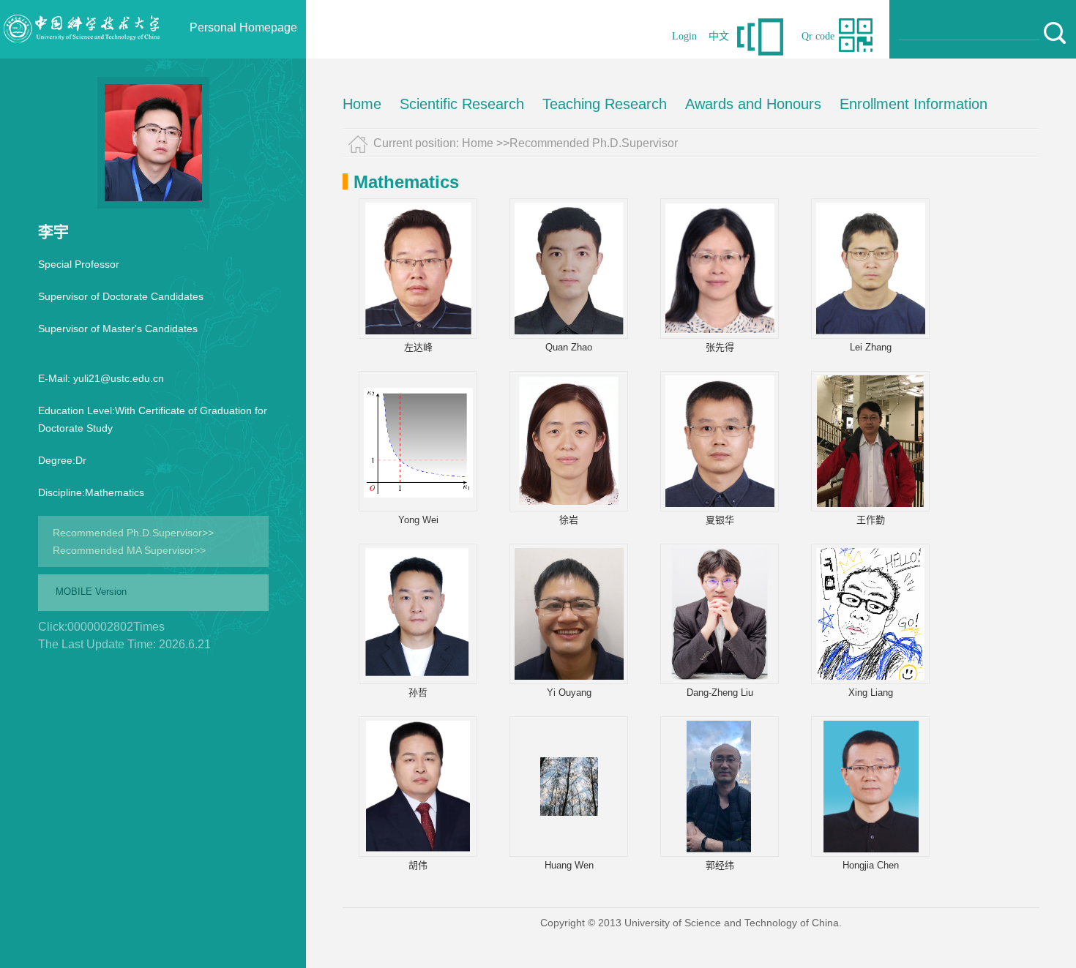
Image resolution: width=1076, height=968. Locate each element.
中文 (719, 36)
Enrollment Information (913, 104)
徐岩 (568, 519)
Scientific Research (462, 104)
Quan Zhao (568, 347)
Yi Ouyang (569, 692)
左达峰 (418, 347)
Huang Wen (569, 865)
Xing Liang (870, 692)
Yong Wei (418, 519)
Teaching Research (604, 104)
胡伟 (417, 865)
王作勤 (870, 519)
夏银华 (720, 519)
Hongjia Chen (871, 865)
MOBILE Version (91, 591)
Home (362, 104)
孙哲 (417, 692)
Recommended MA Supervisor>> (129, 550)
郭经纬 (720, 865)
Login (684, 36)
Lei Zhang (871, 347)
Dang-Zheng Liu (720, 692)
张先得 (720, 347)
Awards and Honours (753, 104)
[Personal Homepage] (81, 55)
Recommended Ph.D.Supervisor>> (133, 533)
